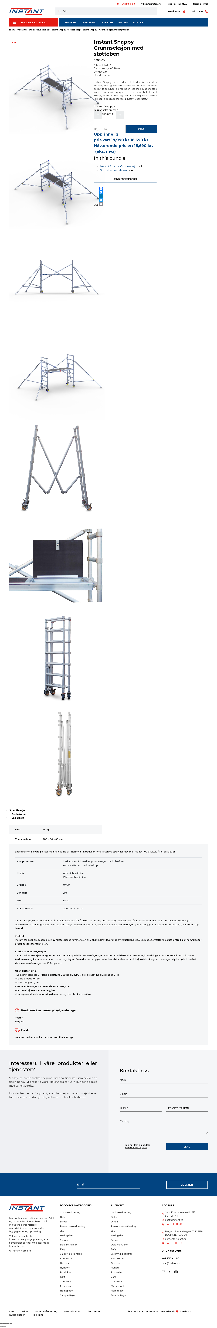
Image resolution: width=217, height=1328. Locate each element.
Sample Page (67, 1295)
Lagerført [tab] (18, 817)
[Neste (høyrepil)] (4, 1326)
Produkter (22, 30)
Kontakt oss (67, 1258)
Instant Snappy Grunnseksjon (119, 166)
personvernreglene (136, 1147)
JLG (62, 1230)
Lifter (12, 1311)
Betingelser (67, 1235)
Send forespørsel (125, 179)
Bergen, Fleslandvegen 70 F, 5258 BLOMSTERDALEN (184, 1233)
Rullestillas (43, 30)
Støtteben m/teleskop (114, 170)
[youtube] (169, 1271)
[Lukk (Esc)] (11, 1323)
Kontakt (139, 22)
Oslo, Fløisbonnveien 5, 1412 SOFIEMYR (180, 1214)
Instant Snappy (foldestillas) (65, 30)
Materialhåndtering (46, 1311)
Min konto (197, 11)
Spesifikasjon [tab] (17, 810)
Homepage (66, 1290)
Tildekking (37, 1314)
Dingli (63, 1221)
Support (71, 22)
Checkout (65, 1281)
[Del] (7, 1323)
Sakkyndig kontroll (71, 1253)
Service (64, 1240)
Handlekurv (174, 11)
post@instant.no (153, 4)
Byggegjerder (17, 1314)
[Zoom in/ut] (1, 1323)
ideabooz (185, 1311)
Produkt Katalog (33, 22)
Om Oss (123, 22)
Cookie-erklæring (70, 1212)
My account (66, 1286)
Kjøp (141, 129)
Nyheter (107, 22)
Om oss (64, 1263)
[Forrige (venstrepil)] (1, 1326)
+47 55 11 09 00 (173, 1243)
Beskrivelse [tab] (19, 813)
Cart (62, 1276)
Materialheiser (72, 1311)
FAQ (62, 1249)
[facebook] (163, 1271)
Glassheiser (93, 1311)
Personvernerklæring (72, 1226)
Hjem (12, 30)
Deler (63, 1217)
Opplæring (89, 22)
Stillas (32, 30)
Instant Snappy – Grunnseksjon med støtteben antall (106, 110)
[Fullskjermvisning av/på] (4, 1323)
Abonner (187, 1184)
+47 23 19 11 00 (127, 4)
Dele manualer (68, 1244)
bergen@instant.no (175, 1239)
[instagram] (176, 1271)
